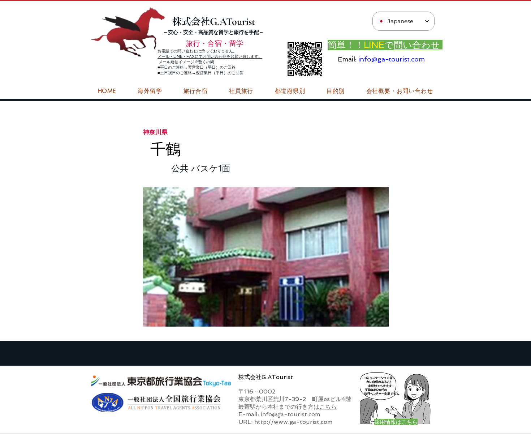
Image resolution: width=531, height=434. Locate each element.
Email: (347, 59)
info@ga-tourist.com (391, 59)
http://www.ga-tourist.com (293, 421)
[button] (399, 91)
